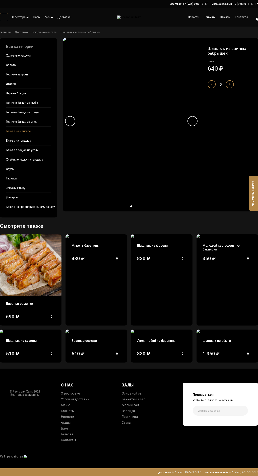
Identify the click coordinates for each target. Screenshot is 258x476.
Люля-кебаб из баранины (156, 341)
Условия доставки (75, 399)
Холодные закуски (18, 55)
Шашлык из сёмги (217, 341)
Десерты (12, 197)
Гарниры (11, 178)
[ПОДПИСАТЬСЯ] (243, 411)
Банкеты (209, 17)
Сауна (126, 422)
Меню (49, 17)
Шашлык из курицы (21, 341)
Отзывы (225, 17)
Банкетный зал (133, 399)
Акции (66, 422)
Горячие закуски (17, 74)
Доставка (64, 17)
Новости (193, 17)
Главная (5, 32)
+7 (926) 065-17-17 (195, 3)
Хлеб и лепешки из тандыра (24, 159)
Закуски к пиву (15, 188)
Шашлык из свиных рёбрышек (80, 32)
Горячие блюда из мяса (21, 121)
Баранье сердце (84, 341)
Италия (11, 84)
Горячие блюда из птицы (22, 112)
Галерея (67, 434)
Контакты (241, 17)
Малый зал (130, 405)
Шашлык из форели (152, 245)
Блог (64, 428)
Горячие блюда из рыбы (22, 102)
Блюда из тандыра (18, 140)
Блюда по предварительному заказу (28, 206)
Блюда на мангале (44, 32)
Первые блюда (16, 93)
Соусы (10, 169)
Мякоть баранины (86, 245)
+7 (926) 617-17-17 (245, 3)
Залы (36, 17)
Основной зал (132, 393)
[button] (131, 206)
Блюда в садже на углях (22, 150)
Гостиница (130, 417)
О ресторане (20, 17)
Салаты (11, 65)
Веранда (128, 411)
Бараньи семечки (19, 304)
